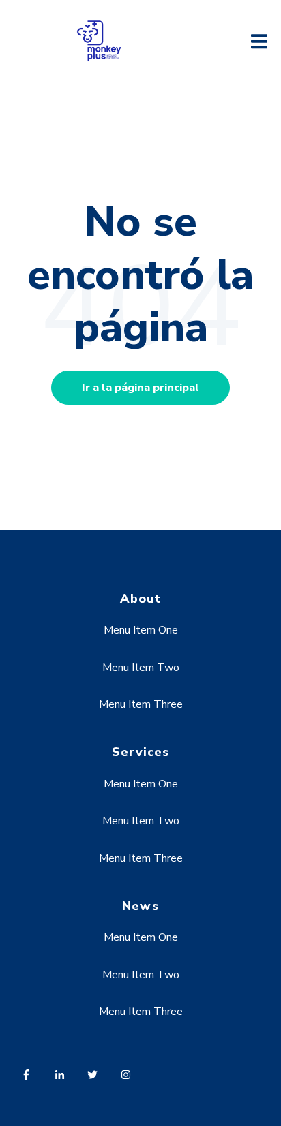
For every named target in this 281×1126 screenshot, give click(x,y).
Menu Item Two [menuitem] (140, 667)
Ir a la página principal (140, 387)
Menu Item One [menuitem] (141, 630)
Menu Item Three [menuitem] (141, 704)
